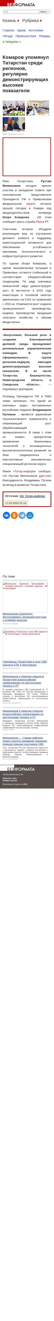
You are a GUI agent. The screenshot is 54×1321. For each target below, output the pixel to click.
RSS (25, 784)
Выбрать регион (10, 781)
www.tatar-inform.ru (16, 134)
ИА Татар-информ (32, 496)
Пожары (44, 36)
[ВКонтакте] (6, 515)
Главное (8, 30)
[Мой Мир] (29, 515)
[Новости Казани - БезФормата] (18, 4)
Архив (21, 30)
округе (30, 203)
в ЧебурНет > (12, 41)
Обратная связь (10, 778)
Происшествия (26, 36)
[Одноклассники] (14, 515)
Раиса (40, 221)
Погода (8, 36)
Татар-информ (24, 471)
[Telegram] (22, 515)
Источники (36, 30)
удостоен (45, 475)
